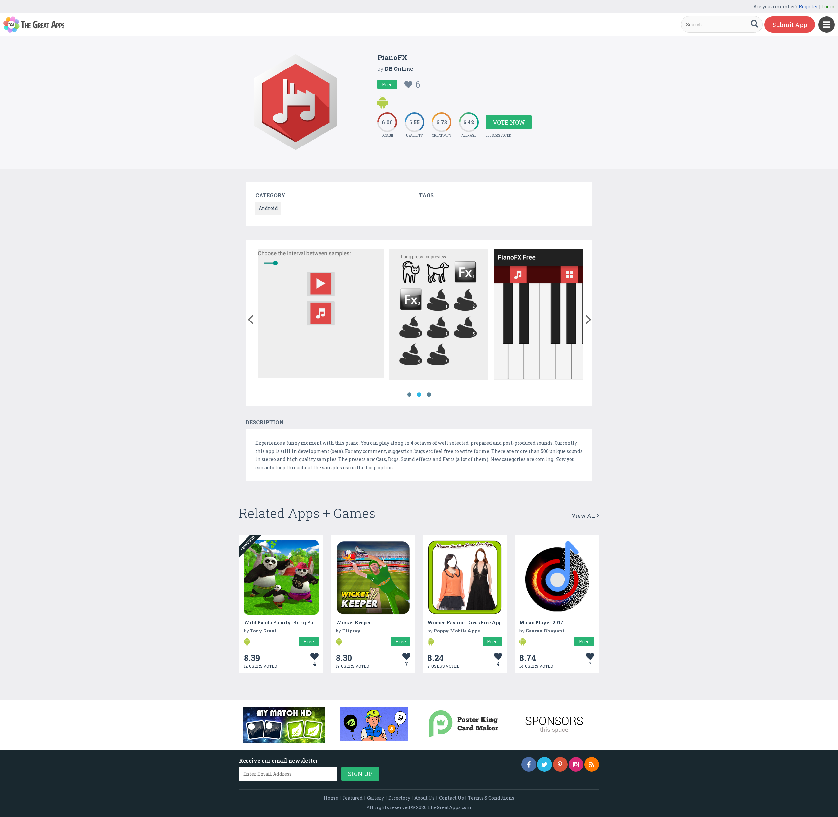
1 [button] (409, 394)
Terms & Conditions (491, 798)
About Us (424, 798)
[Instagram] (576, 764)
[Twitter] (544, 764)
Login (828, 6)
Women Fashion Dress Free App (464, 622)
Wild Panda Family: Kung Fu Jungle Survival (298, 622)
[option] (320, 314)
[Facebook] (528, 764)
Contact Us (451, 798)
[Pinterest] (560, 764)
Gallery (375, 798)
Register (808, 6)
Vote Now (509, 122)
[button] (250, 318)
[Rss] (591, 764)
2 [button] (419, 394)
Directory (399, 798)
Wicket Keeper (353, 622)
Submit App (790, 25)
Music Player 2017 (541, 622)
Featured (352, 798)
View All (584, 515)
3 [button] (429, 394)
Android (268, 208)
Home (331, 798)
